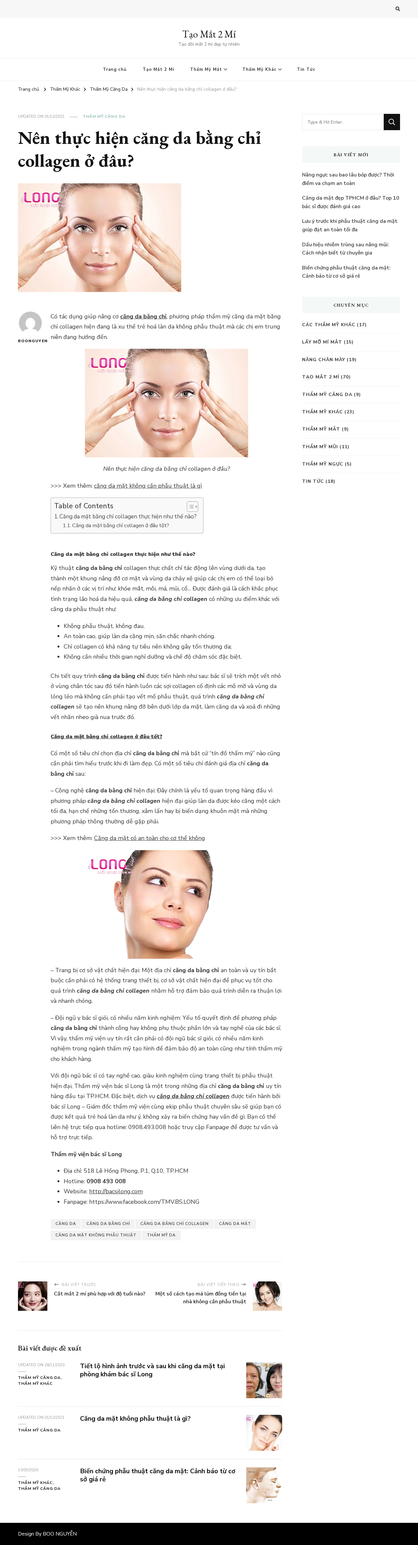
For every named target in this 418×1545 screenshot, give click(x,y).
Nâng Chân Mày (323, 360)
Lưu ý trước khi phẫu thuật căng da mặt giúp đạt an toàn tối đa (349, 225)
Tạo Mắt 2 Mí (209, 34)
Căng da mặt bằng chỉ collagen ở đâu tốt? (120, 525)
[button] (189, 506)
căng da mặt (235, 1223)
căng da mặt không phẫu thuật (96, 1235)
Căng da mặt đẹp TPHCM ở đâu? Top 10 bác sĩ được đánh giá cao (350, 202)
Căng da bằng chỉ (108, 1223)
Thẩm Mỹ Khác (259, 69)
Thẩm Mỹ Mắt (206, 69)
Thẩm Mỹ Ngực (322, 464)
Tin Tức (306, 69)
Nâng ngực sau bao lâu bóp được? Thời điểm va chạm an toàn (348, 179)
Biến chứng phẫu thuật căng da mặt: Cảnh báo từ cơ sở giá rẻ (157, 1475)
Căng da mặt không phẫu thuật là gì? (135, 1418)
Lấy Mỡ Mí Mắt (322, 342)
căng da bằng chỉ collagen (193, 1096)
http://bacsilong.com (116, 1191)
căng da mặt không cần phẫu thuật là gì (148, 486)
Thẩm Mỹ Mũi (320, 447)
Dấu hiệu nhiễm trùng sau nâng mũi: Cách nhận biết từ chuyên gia (345, 249)
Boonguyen (30, 341)
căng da (66, 1223)
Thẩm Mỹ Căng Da (104, 116)
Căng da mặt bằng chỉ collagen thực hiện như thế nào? (128, 516)
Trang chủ (115, 69)
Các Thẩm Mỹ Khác (328, 325)
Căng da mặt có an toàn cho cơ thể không (149, 838)
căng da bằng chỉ (143, 316)
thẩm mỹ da (161, 1235)
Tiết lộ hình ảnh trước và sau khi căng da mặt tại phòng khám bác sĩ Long (152, 1370)
